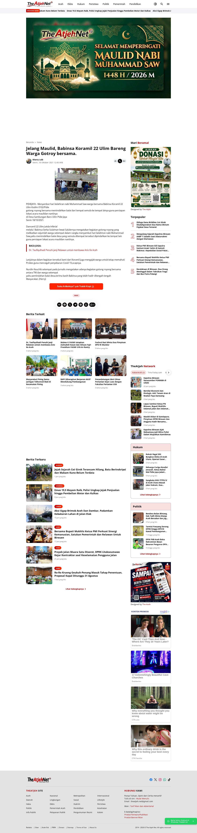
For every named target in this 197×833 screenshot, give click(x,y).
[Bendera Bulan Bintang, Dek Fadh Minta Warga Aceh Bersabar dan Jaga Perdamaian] (138, 517)
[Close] (193, 821)
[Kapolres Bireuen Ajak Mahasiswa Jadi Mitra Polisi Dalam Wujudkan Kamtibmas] (136, 433)
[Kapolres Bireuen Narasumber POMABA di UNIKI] (136, 382)
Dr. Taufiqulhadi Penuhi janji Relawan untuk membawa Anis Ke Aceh (63, 250)
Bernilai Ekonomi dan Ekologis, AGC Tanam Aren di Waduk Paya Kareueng (157, 393)
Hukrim (77, 804)
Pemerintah (119, 4)
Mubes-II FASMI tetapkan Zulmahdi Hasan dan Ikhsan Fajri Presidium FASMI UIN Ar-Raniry (76, 344)
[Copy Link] (59, 305)
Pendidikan (135, 4)
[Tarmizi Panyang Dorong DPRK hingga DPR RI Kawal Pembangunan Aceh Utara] (138, 530)
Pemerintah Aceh (57, 808)
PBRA (54, 827)
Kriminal (59, 486)
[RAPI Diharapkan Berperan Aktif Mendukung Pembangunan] (76, 365)
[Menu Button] (168, 4)
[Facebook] (64, 305)
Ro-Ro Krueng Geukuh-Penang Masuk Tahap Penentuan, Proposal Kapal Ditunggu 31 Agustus (88, 574)
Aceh (60, 4)
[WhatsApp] (86, 305)
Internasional (103, 795)
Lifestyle (101, 800)
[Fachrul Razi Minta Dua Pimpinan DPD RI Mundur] (110, 328)
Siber (37, 827)
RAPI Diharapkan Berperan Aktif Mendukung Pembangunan (75, 380)
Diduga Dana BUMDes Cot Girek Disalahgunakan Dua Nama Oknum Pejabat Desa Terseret (153, 224)
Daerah (29, 800)
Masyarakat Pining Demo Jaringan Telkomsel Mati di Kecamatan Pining (38, 381)
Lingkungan (55, 800)
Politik (106, 4)
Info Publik (31, 812)
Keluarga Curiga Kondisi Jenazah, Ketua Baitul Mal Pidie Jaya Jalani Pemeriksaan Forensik (157, 469)
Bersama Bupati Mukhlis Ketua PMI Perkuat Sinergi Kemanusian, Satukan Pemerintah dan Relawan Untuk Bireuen (87, 534)
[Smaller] (116, 161)
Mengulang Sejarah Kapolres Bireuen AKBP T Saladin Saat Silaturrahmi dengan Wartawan (153, 236)
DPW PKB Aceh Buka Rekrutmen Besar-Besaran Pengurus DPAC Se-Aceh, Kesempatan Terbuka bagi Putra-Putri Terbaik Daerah (157, 542)
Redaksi (29, 827)
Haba (28, 804)
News (76, 295)
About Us (93, 827)
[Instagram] (160, 779)
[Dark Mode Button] (155, 4)
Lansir (58, 506)
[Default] (120, 161)
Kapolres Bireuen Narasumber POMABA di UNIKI (155, 380)
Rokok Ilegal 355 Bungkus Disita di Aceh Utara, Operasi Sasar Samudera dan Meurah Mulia (156, 456)
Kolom (100, 812)
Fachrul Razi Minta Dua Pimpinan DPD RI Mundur (110, 343)
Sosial (76, 800)
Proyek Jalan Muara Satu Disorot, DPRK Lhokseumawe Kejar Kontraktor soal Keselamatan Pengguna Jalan (87, 553)
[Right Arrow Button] (169, 372)
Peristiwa (93, 4)
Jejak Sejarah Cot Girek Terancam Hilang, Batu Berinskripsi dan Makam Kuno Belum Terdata (90, 471)
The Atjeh (146, 209)
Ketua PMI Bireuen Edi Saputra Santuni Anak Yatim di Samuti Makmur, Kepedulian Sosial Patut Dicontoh (152, 248)
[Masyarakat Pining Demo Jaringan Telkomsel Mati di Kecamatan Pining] (41, 365)
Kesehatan (102, 808)
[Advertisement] (98, 118)
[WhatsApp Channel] (164, 779)
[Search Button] (161, 4)
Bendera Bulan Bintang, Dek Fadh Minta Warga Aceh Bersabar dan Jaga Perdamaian (157, 516)
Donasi (61, 827)
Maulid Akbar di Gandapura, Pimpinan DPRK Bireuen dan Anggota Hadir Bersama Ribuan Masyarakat (157, 419)
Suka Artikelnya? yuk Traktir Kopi (74, 286)
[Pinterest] (81, 305)
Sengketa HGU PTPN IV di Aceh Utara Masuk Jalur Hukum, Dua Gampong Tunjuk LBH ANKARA (156, 482)
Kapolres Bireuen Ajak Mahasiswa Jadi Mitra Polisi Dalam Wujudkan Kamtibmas (157, 432)
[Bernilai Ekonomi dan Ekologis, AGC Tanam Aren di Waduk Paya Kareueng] (136, 395)
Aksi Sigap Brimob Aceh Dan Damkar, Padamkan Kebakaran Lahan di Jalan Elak (83, 512)
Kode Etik (45, 827)
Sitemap (70, 827)
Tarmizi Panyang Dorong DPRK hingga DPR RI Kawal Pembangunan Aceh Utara (157, 529)
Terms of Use (82, 827)
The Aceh (146, 604)
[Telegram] (75, 305)
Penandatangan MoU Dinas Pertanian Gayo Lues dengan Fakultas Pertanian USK (108, 381)
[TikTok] (169, 779)
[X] (70, 305)
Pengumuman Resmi (83, 812)
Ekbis (70, 4)
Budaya (59, 465)
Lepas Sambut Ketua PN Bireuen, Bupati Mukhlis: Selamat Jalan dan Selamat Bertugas (156, 406)
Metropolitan (79, 795)
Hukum (81, 4)
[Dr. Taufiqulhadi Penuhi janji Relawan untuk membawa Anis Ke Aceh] (41, 328)
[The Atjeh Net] (40, 4)
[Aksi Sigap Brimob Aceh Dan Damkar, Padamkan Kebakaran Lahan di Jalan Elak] (39, 513)
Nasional (54, 795)
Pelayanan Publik (57, 812)
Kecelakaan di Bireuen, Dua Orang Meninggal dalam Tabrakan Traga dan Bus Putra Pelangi (152, 271)
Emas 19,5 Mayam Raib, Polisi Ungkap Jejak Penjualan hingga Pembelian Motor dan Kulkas (90, 11)
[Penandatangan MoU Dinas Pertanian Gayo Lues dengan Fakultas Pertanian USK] (110, 365)
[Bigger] (124, 161)
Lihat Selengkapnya (75, 589)
